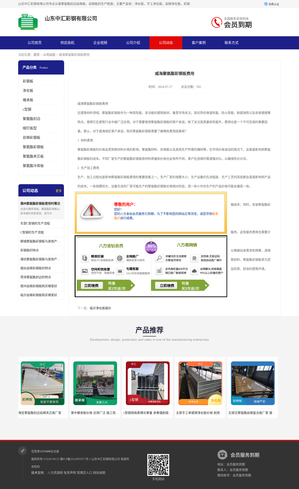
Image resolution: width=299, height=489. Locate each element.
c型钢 (27, 109)
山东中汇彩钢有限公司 (105, 459)
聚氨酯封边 (31, 119)
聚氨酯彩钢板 (33, 147)
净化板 (28, 90)
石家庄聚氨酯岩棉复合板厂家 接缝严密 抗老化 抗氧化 (213, 412)
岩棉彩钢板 (31, 137)
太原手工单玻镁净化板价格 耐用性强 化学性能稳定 (158, 412)
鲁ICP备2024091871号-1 (75, 459)
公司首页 (35, 43)
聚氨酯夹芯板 (33, 156)
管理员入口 (84, 472)
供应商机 (67, 43)
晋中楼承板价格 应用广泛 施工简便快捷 (46, 412)
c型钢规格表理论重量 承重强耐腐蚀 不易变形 (102, 412)
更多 (59, 190)
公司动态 (166, 43)
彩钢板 (28, 81)
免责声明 (70, 472)
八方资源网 (55, 472)
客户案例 (199, 43)
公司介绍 (133, 43)
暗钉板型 (30, 128)
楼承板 (28, 100)
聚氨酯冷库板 (33, 166)
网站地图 (99, 472)
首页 (36, 54)
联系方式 (232, 43)
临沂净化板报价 (100, 308)
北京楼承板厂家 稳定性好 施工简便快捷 (256, 412)
